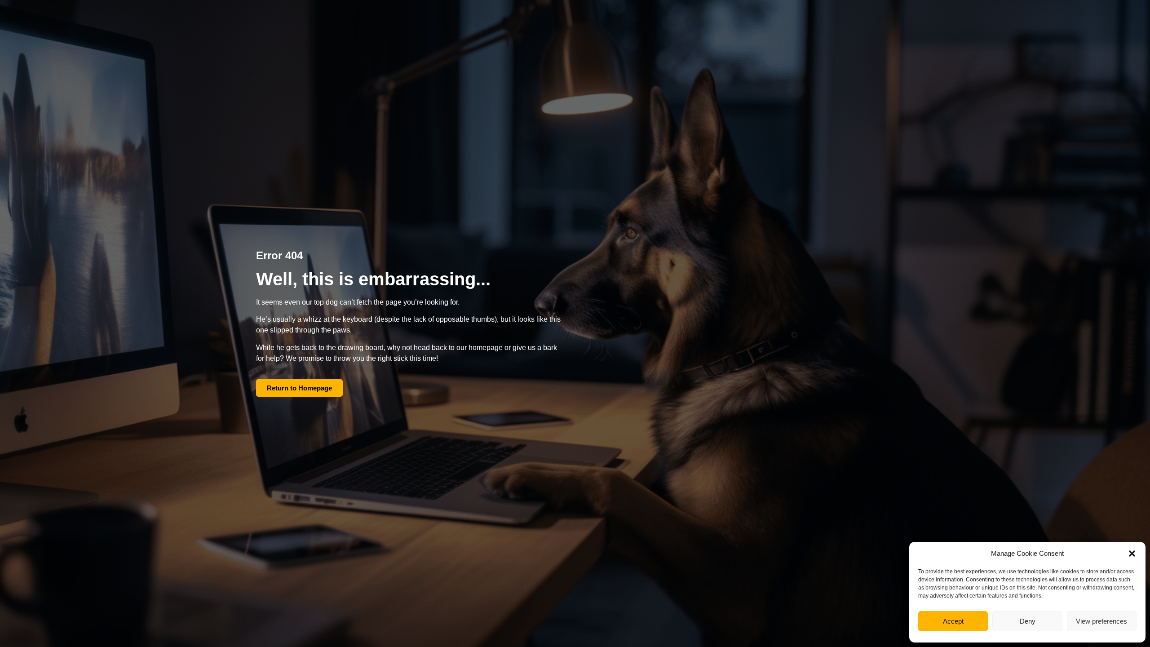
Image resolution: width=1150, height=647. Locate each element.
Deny (1027, 621)
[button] (1132, 553)
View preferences (1101, 621)
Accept (953, 621)
